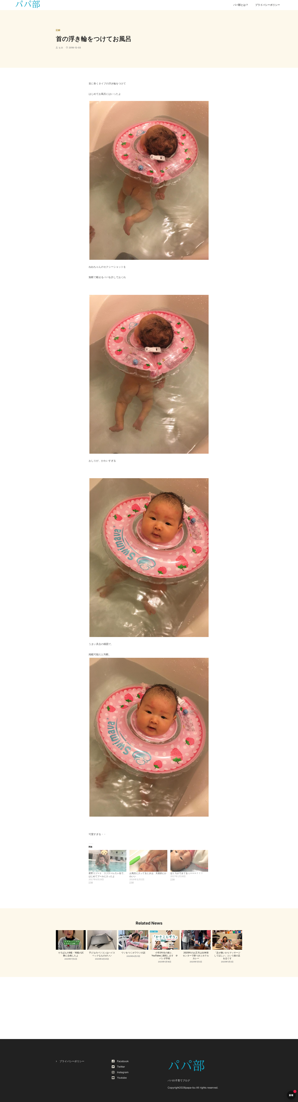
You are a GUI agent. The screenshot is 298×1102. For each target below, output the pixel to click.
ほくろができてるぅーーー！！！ (186, 873)
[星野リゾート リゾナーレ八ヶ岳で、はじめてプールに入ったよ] (107, 861)
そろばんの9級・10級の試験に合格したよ (71, 954)
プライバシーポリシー (267, 4)
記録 (58, 30)
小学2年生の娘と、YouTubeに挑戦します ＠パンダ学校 (164, 955)
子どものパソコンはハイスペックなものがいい (102, 954)
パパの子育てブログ (179, 1080)
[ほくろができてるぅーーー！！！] (189, 861)
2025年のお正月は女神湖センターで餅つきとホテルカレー (196, 955)
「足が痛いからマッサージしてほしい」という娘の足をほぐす (227, 955)
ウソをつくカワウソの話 (133, 952)
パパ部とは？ (240, 4)
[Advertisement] (149, 1008)
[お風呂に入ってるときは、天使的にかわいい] (148, 861)
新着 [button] (291, 1095)
